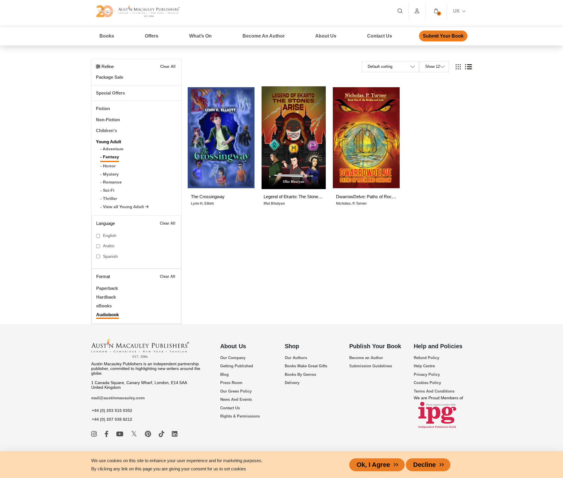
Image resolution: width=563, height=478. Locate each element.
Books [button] (106, 35)
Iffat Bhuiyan (274, 203)
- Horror (108, 166)
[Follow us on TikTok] (162, 434)
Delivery (292, 383)
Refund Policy (426, 358)
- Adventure (111, 149)
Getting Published (236, 366)
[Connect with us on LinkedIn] (174, 434)
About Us (233, 346)
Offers (151, 35)
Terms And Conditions (434, 391)
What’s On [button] (200, 35)
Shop (292, 346)
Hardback (106, 296)
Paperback (107, 288)
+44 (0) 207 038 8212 (112, 419)
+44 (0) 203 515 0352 (112, 410)
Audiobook (107, 314)
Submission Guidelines (370, 366)
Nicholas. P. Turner (351, 203)
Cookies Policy (427, 383)
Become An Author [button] (264, 35)
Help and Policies (438, 346)
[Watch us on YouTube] (120, 434)
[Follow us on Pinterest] (149, 434)
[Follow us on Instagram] (95, 434)
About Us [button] (325, 35)
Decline (424, 464)
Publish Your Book (375, 346)
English (109, 235)
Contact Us (379, 35)
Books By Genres (300, 374)
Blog (224, 374)
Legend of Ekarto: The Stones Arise (294, 196)
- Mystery (109, 174)
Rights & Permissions (240, 416)
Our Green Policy (236, 391)
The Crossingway (208, 196)
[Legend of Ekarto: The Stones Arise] (293, 137)
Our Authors (296, 358)
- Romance (111, 182)
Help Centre (424, 366)
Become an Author (366, 358)
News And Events (236, 399)
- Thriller (108, 198)
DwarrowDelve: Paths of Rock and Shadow (366, 196)
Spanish (110, 256)
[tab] (458, 66)
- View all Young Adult (122, 207)
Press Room (231, 383)
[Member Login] (417, 11)
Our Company (232, 358)
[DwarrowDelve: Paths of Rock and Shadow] (366, 137)
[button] (436, 11)
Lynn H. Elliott (202, 203)
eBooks (104, 305)
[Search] (400, 11)
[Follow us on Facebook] (107, 434)
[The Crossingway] (221, 137)
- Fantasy (109, 157)
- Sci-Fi (107, 190)
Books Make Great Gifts (306, 366)
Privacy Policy (427, 374)
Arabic (109, 246)
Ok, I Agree (373, 464)
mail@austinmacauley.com (118, 397)
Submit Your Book (443, 35)
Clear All (168, 66)
